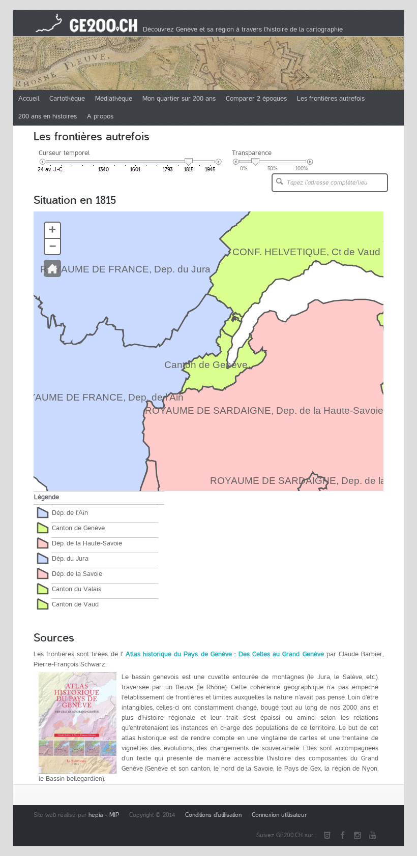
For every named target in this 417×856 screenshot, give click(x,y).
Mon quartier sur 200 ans (179, 98)
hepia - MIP (103, 815)
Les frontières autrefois (331, 98)
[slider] (189, 162)
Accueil (28, 98)
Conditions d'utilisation (213, 815)
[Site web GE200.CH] (327, 835)
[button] (280, 181)
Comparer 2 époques (256, 98)
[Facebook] (342, 835)
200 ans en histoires (47, 116)
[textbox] (327, 182)
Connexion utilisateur (279, 815)
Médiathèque (113, 98)
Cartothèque (67, 98)
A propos (100, 116)
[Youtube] (372, 835)
